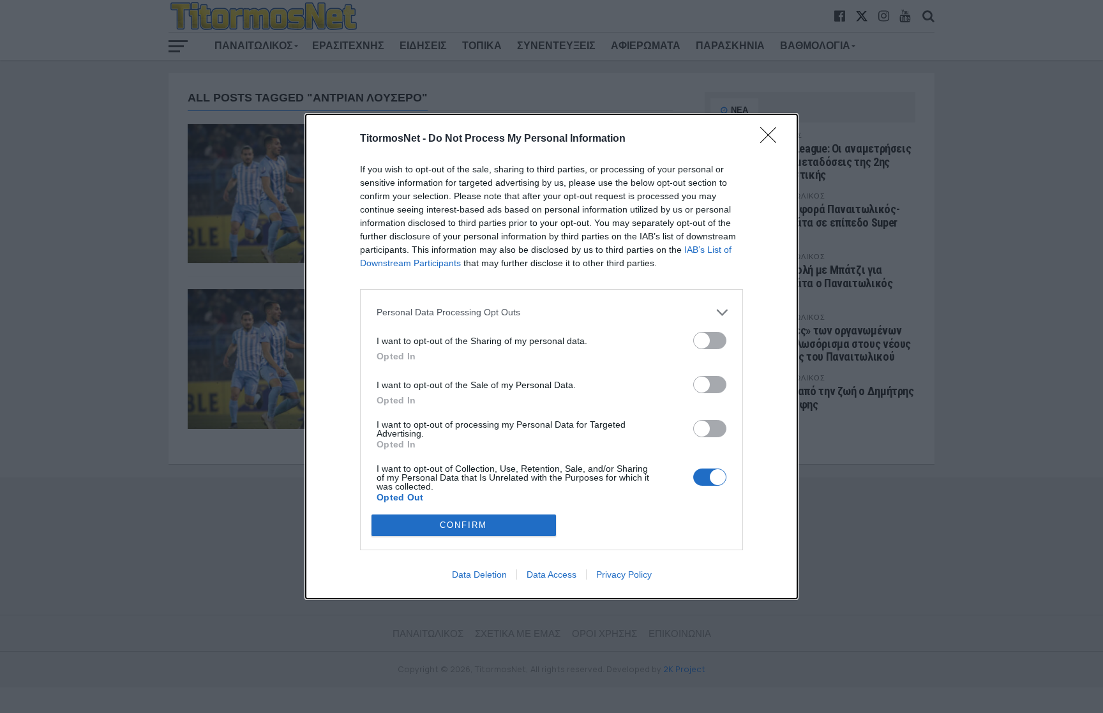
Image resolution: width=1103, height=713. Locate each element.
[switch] (709, 340)
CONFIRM (463, 525)
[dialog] (551, 356)
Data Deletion (479, 574)
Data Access (551, 574)
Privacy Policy (624, 574)
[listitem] (551, 312)
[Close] (772, 139)
